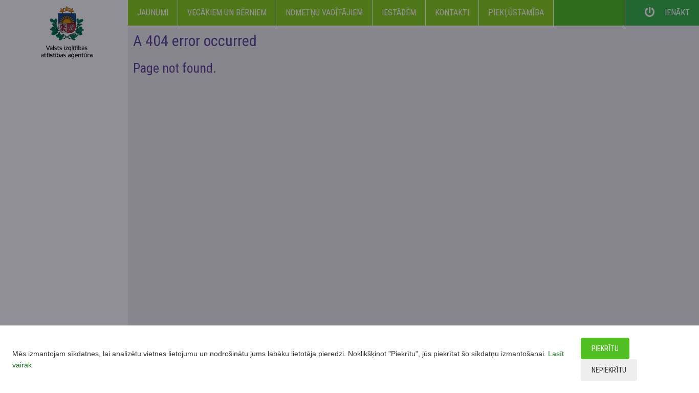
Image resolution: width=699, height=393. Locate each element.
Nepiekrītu (609, 370)
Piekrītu (605, 348)
